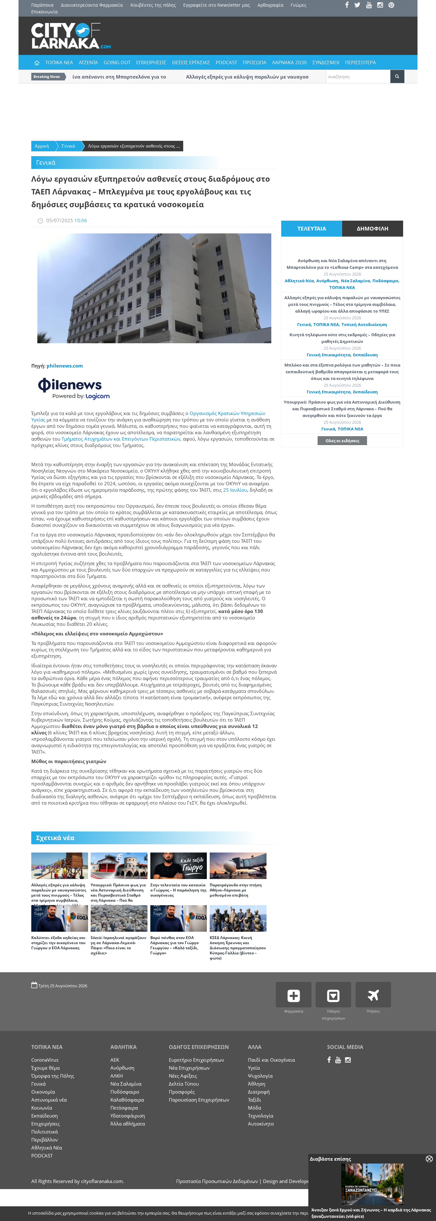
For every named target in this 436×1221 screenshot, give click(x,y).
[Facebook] (349, 6)
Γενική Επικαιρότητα (328, 355)
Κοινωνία (41, 1107)
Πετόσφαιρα (124, 1107)
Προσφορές (182, 1091)
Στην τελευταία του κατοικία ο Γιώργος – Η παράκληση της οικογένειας (178, 890)
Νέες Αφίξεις (183, 1076)
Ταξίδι (254, 1099)
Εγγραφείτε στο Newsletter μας (216, 5)
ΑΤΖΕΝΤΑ (88, 62)
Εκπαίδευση (365, 355)
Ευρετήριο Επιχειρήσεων (196, 1060)
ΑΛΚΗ (116, 1076)
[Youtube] (371, 6)
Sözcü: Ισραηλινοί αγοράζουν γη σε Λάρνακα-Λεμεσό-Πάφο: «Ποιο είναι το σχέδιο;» (118, 945)
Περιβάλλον (44, 1139)
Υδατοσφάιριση (127, 1115)
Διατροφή (259, 1091)
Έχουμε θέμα (45, 1068)
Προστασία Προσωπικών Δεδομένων (217, 1181)
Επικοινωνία (44, 12)
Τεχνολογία (260, 1115)
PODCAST (226, 62)
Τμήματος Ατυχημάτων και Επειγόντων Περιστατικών (121, 439)
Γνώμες (298, 5)
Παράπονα (42, 5)
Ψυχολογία (260, 1076)
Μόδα (254, 1107)
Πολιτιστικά (44, 1131)
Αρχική (41, 145)
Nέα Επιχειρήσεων (189, 1068)
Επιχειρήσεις (45, 1123)
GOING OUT (117, 62)
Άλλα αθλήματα (127, 1123)
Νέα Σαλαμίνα (355, 281)
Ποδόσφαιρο (385, 281)
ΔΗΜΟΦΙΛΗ (372, 228)
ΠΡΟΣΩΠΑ (255, 62)
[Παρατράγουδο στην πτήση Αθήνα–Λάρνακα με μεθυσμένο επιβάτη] (238, 865)
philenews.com (65, 365)
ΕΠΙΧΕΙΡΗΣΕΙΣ (151, 62)
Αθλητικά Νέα (299, 281)
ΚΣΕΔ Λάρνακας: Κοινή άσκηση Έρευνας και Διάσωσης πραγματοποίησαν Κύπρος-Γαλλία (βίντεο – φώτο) (238, 948)
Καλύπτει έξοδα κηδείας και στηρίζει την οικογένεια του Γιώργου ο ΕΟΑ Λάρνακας (58, 943)
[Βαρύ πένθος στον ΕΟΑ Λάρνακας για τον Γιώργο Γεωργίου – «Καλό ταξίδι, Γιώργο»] (178, 918)
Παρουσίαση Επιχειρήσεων (199, 1099)
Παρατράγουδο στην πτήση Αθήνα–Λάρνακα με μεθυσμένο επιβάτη (236, 890)
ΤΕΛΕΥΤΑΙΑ (311, 228)
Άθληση (256, 1084)
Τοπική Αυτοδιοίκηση (364, 324)
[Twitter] (359, 6)
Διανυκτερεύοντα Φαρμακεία (92, 5)
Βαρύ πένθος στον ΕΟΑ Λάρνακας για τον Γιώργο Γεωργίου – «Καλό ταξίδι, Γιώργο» (174, 945)
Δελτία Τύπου (184, 1084)
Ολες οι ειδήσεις (342, 441)
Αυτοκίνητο (261, 1123)
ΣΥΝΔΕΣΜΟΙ (325, 62)
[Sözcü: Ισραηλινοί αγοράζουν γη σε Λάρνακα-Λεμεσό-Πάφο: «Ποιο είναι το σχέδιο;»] (119, 918)
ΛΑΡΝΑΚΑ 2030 (289, 62)
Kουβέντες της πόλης (153, 5)
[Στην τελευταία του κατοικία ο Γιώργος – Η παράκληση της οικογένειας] (178, 865)
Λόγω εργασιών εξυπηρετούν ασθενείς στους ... (134, 145)
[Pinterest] (393, 6)
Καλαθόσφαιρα (127, 1099)
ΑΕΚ (114, 1060)
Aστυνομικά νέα (49, 1099)
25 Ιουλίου (234, 490)
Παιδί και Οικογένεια (271, 1060)
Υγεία (254, 1068)
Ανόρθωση (327, 281)
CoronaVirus (44, 1060)
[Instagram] (382, 6)
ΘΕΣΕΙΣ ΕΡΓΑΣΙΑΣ (191, 62)
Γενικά (68, 145)
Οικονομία (43, 1091)
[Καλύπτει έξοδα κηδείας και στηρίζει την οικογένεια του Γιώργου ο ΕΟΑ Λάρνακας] (59, 918)
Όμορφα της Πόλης (52, 1076)
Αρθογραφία (270, 5)
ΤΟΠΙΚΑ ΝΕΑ (59, 62)
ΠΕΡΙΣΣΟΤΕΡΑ (360, 62)
